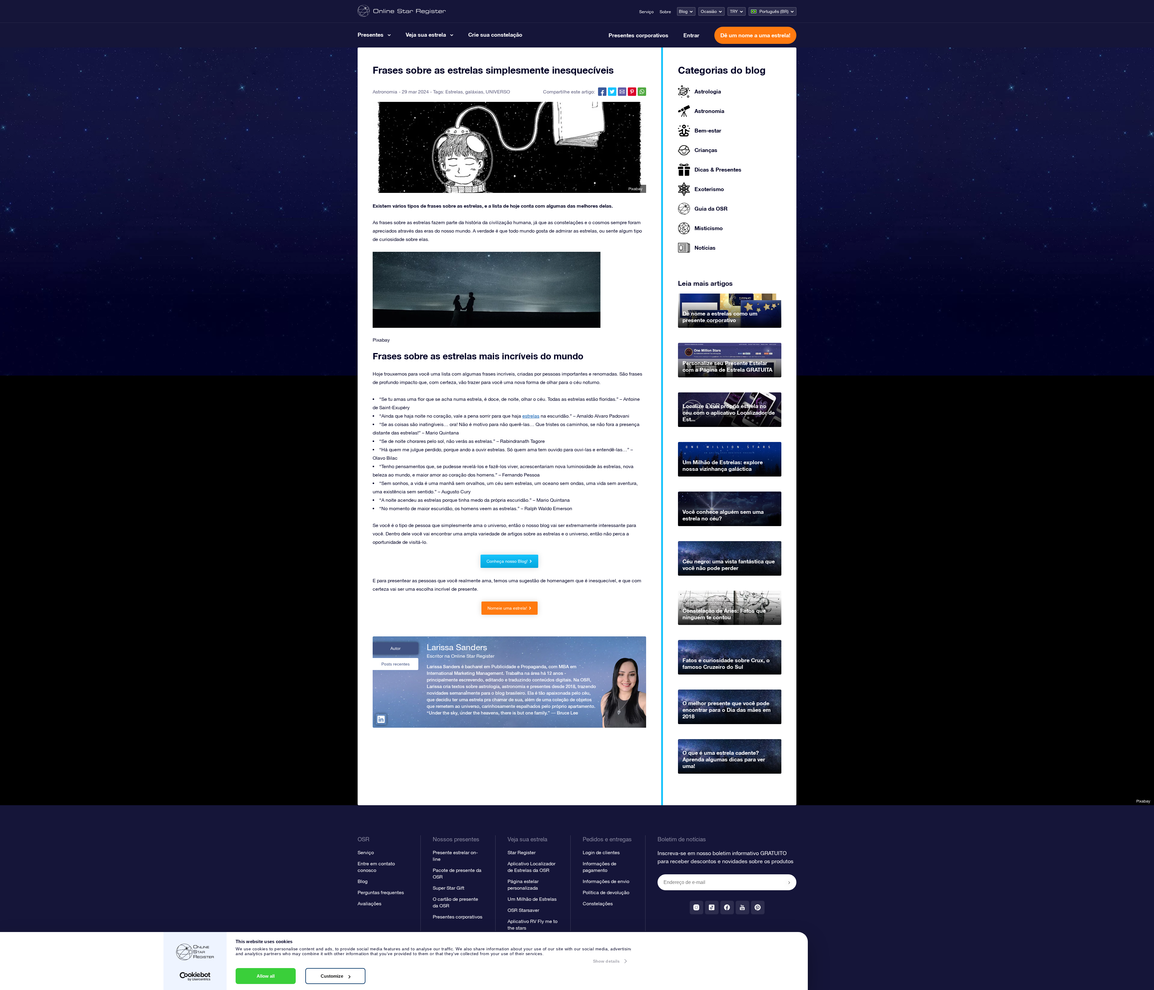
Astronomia (385, 91)
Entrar (691, 35)
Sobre (665, 11)
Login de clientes (601, 852)
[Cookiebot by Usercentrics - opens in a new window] (195, 976)
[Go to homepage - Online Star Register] (402, 11)
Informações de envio (606, 881)
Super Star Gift (448, 888)
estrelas (530, 416)
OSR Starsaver (523, 910)
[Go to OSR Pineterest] (758, 907)
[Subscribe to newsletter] (789, 882)
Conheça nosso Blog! (507, 561)
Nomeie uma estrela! (507, 608)
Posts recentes (395, 664)
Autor (395, 648)
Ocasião (709, 11)
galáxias (474, 91)
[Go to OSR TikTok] (712, 907)
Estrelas (454, 91)
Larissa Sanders (457, 647)
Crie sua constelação (495, 34)
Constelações (598, 903)
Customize (332, 976)
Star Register (522, 852)
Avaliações (369, 903)
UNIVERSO (498, 91)
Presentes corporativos (638, 35)
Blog (683, 11)
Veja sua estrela (426, 34)
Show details (606, 961)
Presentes (370, 34)
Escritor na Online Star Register (460, 656)
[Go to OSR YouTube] (742, 907)
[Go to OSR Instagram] (696, 907)
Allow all (266, 976)
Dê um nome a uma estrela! (755, 35)
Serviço (646, 11)
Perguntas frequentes (381, 892)
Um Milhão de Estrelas (532, 899)
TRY (734, 11)
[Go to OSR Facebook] (727, 907)
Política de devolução (606, 892)
